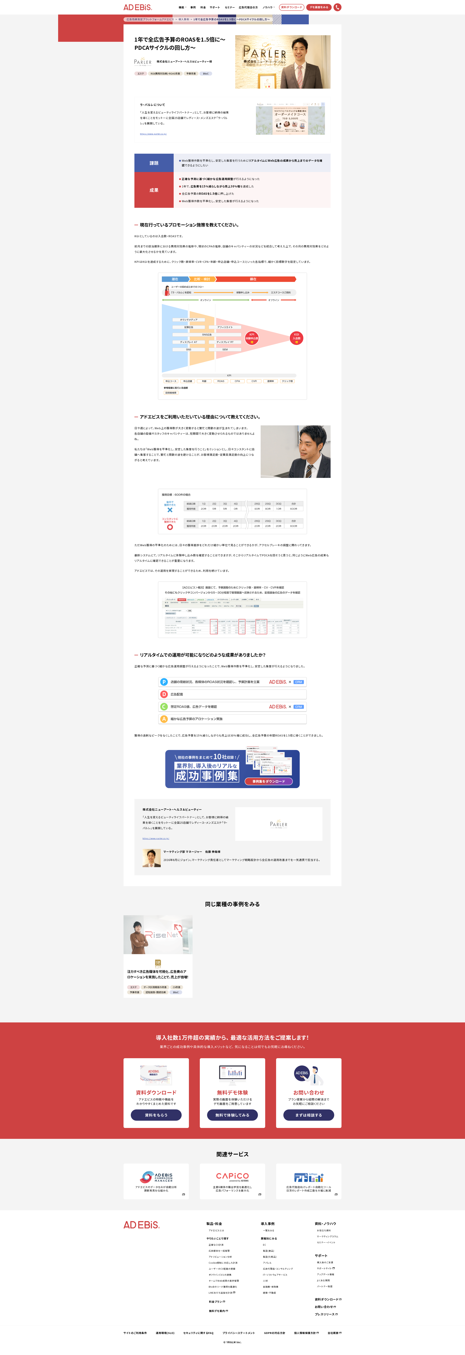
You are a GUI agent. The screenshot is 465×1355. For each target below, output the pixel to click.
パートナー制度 (325, 1286)
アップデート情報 (325, 1274)
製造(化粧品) (270, 1256)
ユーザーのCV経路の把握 (222, 1268)
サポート (215, 7)
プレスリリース (325, 1314)
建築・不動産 (269, 1292)
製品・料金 (214, 1223)
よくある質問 (323, 1280)
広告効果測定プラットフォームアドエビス (150, 19)
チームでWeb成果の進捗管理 (224, 1280)
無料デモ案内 (217, 1311)
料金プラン (215, 1301)
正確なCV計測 (216, 1244)
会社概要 (333, 1333)
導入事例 (183, 19)
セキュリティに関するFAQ (198, 1333)
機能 (181, 7)
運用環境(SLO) (165, 1333)
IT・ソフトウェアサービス (275, 1274)
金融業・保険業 (270, 1286)
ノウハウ (267, 7)
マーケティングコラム (327, 1236)
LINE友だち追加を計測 (220, 1292)
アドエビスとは (216, 1230)
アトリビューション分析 (220, 1256)
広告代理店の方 (248, 7)
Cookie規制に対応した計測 (223, 1262)
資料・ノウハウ (325, 1223)
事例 (193, 7)
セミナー (230, 7)
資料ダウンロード (327, 1299)
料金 (203, 7)
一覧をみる (268, 1230)
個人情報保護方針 (305, 1333)
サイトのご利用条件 (135, 1333)
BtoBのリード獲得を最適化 (223, 1286)
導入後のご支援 (325, 1262)
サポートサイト (324, 1268)
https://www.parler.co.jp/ (153, 133)
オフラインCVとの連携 (220, 1274)
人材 (265, 1280)
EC (264, 1244)
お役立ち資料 (324, 1230)
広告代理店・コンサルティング (278, 1268)
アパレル (267, 1262)
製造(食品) (268, 1250)
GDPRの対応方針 (274, 1333)
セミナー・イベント (326, 1242)
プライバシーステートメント (239, 1333)
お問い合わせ (324, 1307)
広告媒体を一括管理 (219, 1250)
